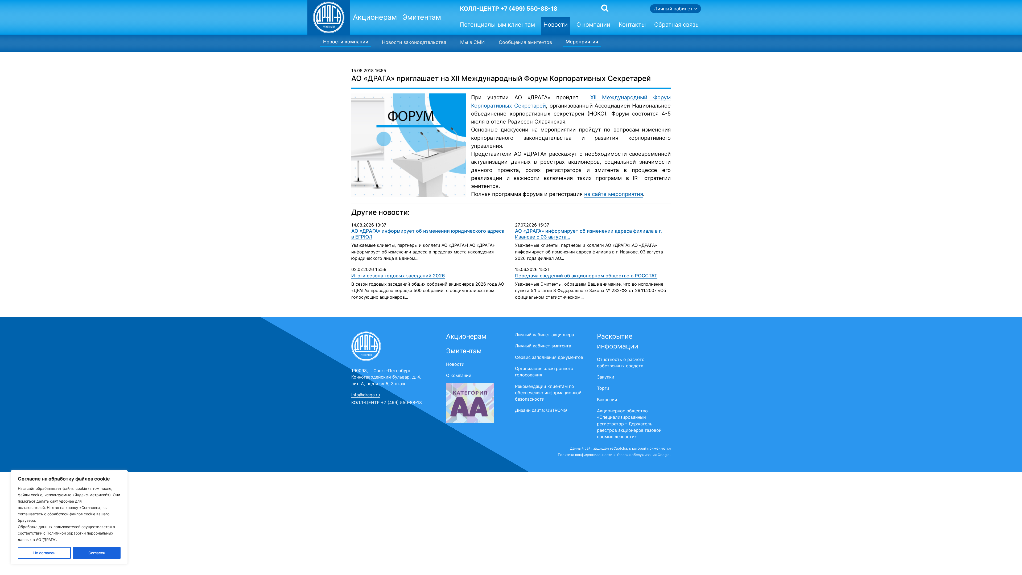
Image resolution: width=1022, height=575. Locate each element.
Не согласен (44, 553)
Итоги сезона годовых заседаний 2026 (398, 275)
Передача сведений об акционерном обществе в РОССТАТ (586, 275)
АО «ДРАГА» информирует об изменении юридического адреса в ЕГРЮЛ (427, 234)
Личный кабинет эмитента (543, 345)
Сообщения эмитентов (525, 42)
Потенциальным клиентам (497, 24)
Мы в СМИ (472, 42)
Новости (555, 24)
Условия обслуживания (637, 455)
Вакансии (607, 399)
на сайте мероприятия (613, 194)
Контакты (632, 24)
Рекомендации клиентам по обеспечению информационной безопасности (548, 393)
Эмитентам (421, 17)
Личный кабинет (674, 8)
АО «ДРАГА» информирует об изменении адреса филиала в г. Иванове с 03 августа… (588, 234)
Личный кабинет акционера (544, 334)
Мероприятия (582, 41)
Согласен (96, 553)
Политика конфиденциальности (585, 455)
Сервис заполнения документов (549, 357)
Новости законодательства (414, 42)
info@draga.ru (365, 394)
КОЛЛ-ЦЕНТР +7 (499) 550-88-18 (508, 8)
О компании (593, 24)
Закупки (605, 377)
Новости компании (345, 41)
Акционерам (375, 17)
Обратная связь (676, 24)
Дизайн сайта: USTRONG (541, 410)
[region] (69, 517)
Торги (603, 388)
